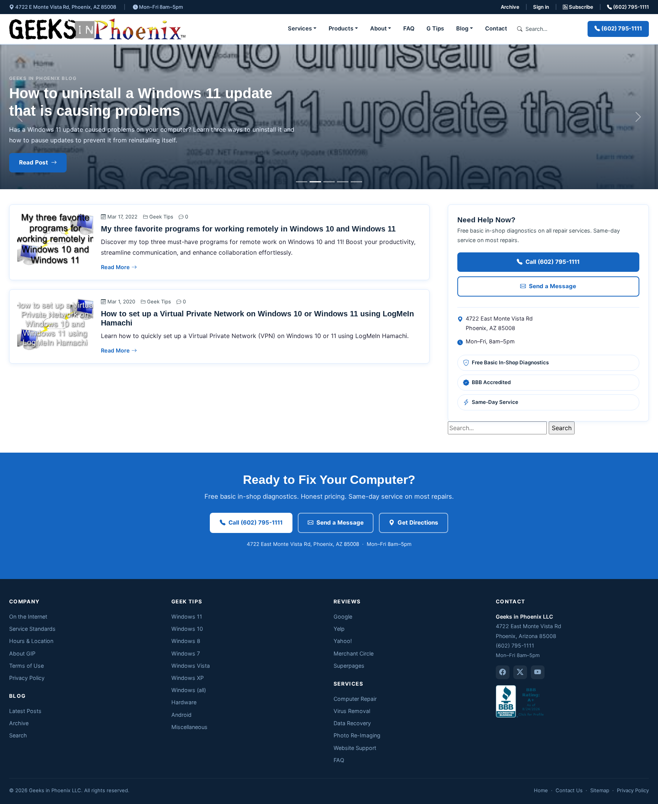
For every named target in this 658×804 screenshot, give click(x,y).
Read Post (33, 162)
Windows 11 (186, 616)
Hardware (183, 702)
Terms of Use (26, 665)
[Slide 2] (315, 181)
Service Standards (32, 628)
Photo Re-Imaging (357, 735)
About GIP (22, 653)
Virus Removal (352, 711)
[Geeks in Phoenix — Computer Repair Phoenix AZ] (97, 28)
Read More (116, 267)
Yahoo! (343, 641)
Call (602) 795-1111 (552, 261)
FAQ (408, 28)
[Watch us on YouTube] (538, 672)
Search (18, 735)
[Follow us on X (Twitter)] (520, 672)
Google (343, 616)
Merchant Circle (354, 653)
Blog (462, 28)
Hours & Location (31, 641)
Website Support (355, 748)
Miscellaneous (189, 727)
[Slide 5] (356, 181)
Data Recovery (352, 723)
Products (341, 28)
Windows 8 (185, 641)
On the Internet (28, 616)
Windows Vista (190, 665)
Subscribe (580, 7)
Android (181, 714)
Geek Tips (161, 217)
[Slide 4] (342, 181)
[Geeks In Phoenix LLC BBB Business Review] (520, 700)
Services (300, 28)
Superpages (349, 665)
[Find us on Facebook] (502, 672)
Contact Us (569, 790)
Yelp (339, 628)
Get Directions (418, 522)
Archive (510, 7)
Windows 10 (187, 628)
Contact (496, 28)
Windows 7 (185, 653)
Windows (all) (188, 690)
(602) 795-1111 (630, 7)
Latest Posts (25, 711)
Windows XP (187, 678)
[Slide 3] (329, 181)
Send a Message (552, 286)
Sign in (541, 7)
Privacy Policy (27, 678)
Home (541, 790)
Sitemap (599, 790)
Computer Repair (355, 699)
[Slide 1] (301, 181)
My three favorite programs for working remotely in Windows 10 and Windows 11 (248, 229)
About (378, 28)
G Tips (435, 28)
